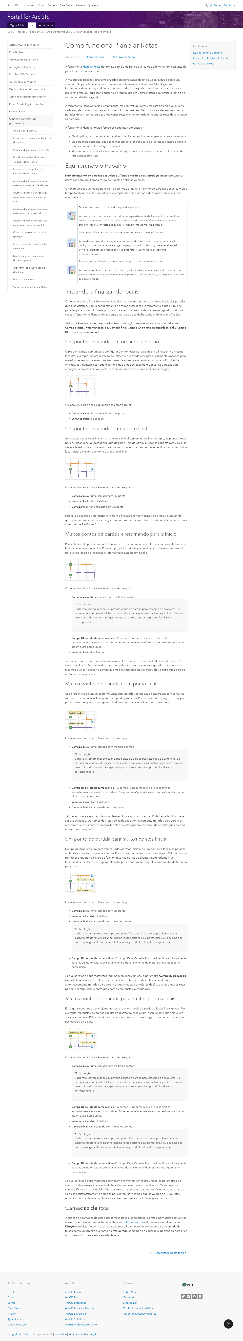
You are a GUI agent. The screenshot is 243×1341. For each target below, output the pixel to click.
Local (10, 1292)
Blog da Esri (130, 1302)
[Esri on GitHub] (194, 1296)
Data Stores (67, 5)
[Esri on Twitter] (183, 1296)
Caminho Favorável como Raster (27, 96)
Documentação (16, 1324)
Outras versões (95, 57)
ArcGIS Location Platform (80, 1308)
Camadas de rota (203, 63)
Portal (41, 5)
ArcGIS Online (73, 1292)
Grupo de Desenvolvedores (139, 1313)
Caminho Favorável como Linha (27, 89)
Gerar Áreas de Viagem (22, 81)
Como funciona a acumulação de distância (32, 140)
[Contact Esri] (200, 1296)
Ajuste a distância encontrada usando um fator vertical (30, 211)
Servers (52, 5)
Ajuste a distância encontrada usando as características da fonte (30, 197)
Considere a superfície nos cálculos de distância (28, 171)
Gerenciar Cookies (78, 1334)
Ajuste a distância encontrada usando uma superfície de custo (31, 183)
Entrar (217, 5)
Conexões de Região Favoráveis (27, 104)
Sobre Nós (129, 1292)
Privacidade (60, 1334)
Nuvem (80, 5)
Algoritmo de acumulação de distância (30, 270)
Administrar (46, 25)
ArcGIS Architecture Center (81, 1324)
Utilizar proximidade (58, 31)
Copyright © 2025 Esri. (19, 1334)
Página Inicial (17, 25)
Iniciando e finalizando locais (210, 58)
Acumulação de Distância (24, 59)
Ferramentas (36, 31)
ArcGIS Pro (71, 1297)
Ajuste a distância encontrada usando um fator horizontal (30, 222)
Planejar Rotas (17, 111)
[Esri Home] (187, 1284)
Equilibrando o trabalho (207, 52)
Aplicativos (94, 5)
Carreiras (128, 1297)
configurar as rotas (133, 1222)
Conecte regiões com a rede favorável (29, 234)
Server (11, 1302)
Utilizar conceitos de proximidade (93, 31)
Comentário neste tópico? (171, 1252)
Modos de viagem (23, 279)
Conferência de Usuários (138, 1308)
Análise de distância (25, 130)
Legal (93, 1334)
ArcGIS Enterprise (20, 5)
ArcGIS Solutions (75, 1319)
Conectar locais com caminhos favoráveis (30, 246)
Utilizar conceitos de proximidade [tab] (22, 121)
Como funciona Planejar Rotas (30, 286)
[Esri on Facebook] (188, 1296)
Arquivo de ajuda (123, 57)
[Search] (206, 5)
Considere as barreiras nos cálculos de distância (28, 159)
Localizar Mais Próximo (22, 74)
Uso (32, 25)
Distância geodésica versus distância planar (28, 258)
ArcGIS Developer (76, 1313)
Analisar (20, 31)
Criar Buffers (16, 52)
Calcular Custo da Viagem (24, 44)
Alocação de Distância (22, 67)
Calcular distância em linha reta (31, 149)
